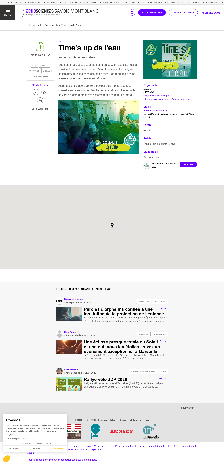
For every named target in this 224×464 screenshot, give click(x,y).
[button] (6, 458)
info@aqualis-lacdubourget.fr (157, 95)
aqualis (47, 71)
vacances (34, 71)
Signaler (42, 109)
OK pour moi (56, 448)
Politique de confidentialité (152, 446)
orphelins (144, 301)
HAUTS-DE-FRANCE (88, 2)
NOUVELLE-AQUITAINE (124, 2)
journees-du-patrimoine (143, 371)
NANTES (199, 2)
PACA (143, 2)
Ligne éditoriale (188, 446)
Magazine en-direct (74, 299)
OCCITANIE (68, 2)
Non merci (14, 448)
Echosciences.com (15, 2)
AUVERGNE (214, 2)
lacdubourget (40, 76)
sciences (143, 334)
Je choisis (35, 448)
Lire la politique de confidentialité (20, 439)
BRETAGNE (52, 2)
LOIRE (105, 2)
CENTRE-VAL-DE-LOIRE (179, 2)
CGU (173, 446)
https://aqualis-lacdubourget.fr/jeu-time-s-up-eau (166, 99)
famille (44, 65)
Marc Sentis (70, 332)
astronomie (160, 334)
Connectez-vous (183, 12)
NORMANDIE (156, 2)
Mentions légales (124, 446)
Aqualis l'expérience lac (155, 110)
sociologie (160, 301)
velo (163, 371)
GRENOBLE (36, 2)
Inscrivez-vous (210, 12)
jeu (34, 65)
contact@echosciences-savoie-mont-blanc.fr (74, 460)
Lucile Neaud (71, 369)
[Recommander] (44, 92)
